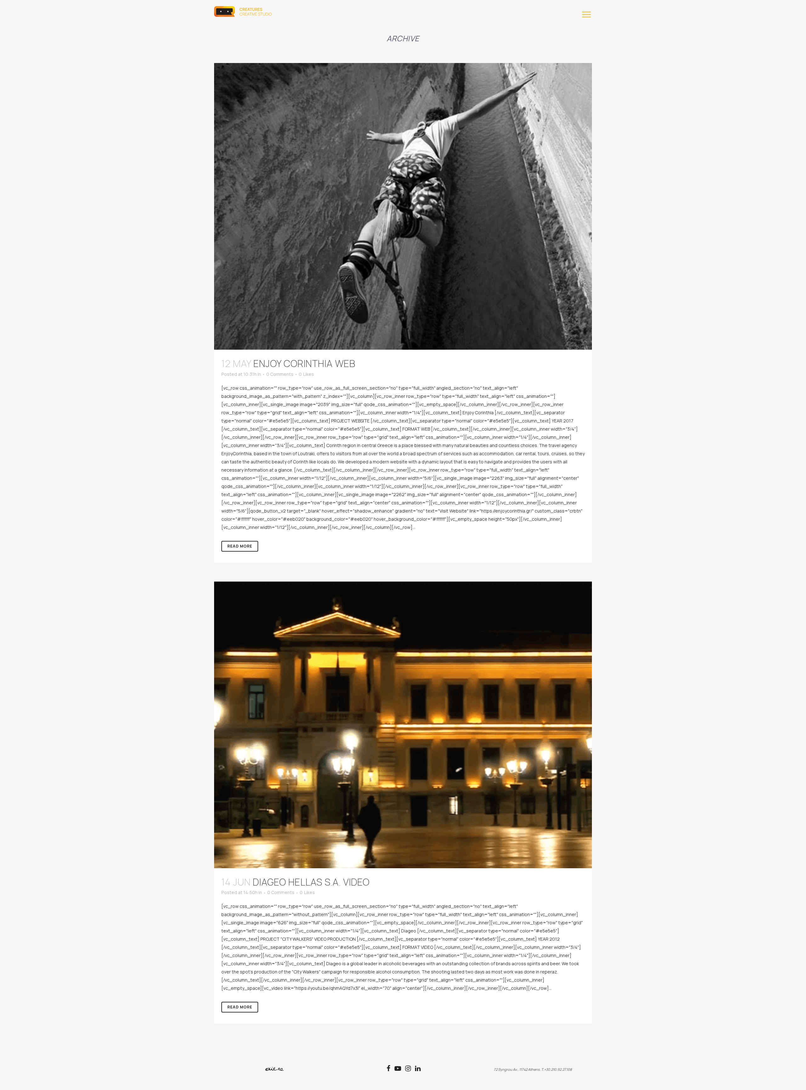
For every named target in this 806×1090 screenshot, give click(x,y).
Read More (239, 546)
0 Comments (279, 374)
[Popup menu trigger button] (585, 15)
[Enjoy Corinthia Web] (403, 206)
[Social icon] (390, 1069)
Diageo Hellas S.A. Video (311, 881)
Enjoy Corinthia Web (304, 363)
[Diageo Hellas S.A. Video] (403, 725)
